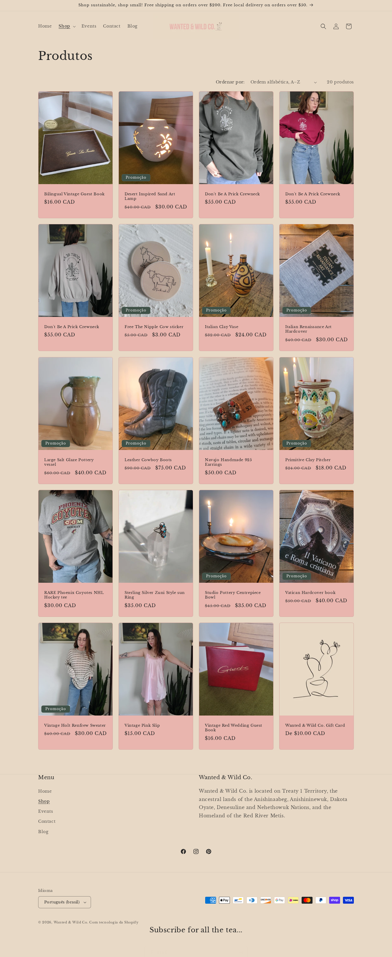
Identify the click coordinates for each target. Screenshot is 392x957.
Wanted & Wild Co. (71, 922)
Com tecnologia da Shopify (114, 922)
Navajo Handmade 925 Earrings (228, 462)
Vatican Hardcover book (310, 592)
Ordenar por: (230, 82)
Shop (44, 801)
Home (45, 791)
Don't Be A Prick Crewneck (232, 194)
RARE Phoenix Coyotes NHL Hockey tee (74, 595)
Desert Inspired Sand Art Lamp (150, 196)
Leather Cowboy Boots (148, 459)
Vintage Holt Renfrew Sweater (75, 725)
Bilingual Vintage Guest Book (74, 194)
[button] (66, 26)
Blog (43, 831)
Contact (46, 821)
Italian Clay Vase (221, 327)
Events (45, 811)
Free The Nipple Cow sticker (154, 327)
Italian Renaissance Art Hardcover (308, 329)
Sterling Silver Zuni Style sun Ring (155, 595)
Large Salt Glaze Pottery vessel (69, 462)
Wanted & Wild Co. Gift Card (315, 725)
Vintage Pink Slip (142, 725)
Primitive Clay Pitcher (308, 459)
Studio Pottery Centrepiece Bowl (233, 595)
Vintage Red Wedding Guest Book (233, 728)
